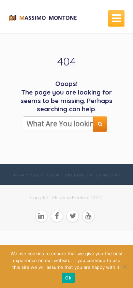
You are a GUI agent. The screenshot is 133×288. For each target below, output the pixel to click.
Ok (68, 277)
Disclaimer (76, 174)
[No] (124, 266)
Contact (54, 174)
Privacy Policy (27, 174)
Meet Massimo (105, 174)
